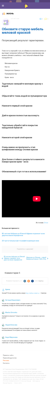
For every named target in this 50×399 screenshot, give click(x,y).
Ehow (46, 223)
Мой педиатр (36, 381)
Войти (41, 281)
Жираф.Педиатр (7, 383)
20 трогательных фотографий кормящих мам (20, 241)
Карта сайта (18, 383)
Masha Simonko (11, 312)
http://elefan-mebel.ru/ (33, 293)
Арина (7, 289)
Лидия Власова (11, 325)
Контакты (6, 363)
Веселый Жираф (26, 381)
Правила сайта (8, 355)
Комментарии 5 (12, 273)
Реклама (6, 360)
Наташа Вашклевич (12, 300)
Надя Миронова (11, 337)
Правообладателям (10, 358)
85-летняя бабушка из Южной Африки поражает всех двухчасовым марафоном (23, 234)
